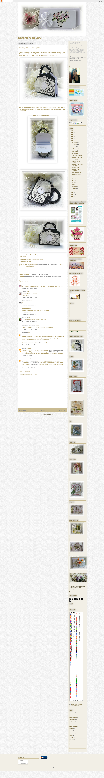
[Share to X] (44, 274)
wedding (48, 276)
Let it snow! (75, 159)
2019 (72, 132)
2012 (72, 194)
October (74, 146)
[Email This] (42, 274)
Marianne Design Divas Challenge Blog (47, 264)
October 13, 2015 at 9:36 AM (29, 329)
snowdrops (72, 733)
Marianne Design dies (36, 276)
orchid (71, 728)
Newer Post (22, 410)
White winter (75, 153)
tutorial (71, 737)
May (73, 180)
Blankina (24, 284)
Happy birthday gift (76, 172)
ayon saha (25, 332)
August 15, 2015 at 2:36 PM (29, 305)
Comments (22, 763)
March (73, 184)
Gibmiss (24, 291)
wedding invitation (56, 276)
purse (43, 276)
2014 (72, 190)
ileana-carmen (26, 300)
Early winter (75, 151)
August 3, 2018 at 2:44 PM (29, 345)
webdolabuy (25, 359)
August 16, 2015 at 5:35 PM (29, 321)
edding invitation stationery (56, 350)
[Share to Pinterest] (47, 274)
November (74, 144)
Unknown (24, 348)
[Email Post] (39, 274)
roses (70, 730)
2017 (72, 136)
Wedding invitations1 (77, 157)
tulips (70, 735)
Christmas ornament (77, 155)
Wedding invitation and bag (76, 170)
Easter (71, 715)
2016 (72, 138)
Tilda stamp (72, 719)
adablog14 (25, 317)
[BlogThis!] (43, 274)
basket (71, 724)
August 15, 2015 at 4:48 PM (29, 314)
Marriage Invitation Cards (29, 325)
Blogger (55, 768)
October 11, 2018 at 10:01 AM (29, 355)
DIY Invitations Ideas (54, 352)
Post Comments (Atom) (46, 414)
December (74, 142)
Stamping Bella (73, 717)
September (74, 148)
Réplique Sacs (34, 364)
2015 (72, 140)
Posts (21, 760)
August (74, 150)
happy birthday (73, 726)
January (74, 188)
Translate (80, 123)
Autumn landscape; (76, 174)
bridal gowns (42, 342)
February (74, 186)
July (73, 176)
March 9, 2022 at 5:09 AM (28, 368)
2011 (72, 196)
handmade (27, 276)
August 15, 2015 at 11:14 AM (29, 288)
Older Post (62, 410)
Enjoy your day (75, 167)
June (73, 178)
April (73, 182)
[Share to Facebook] (46, 274)
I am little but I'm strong (76, 162)
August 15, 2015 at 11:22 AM (29, 297)
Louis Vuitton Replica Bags (29, 361)
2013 (72, 192)
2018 (72, 134)
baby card (71, 721)
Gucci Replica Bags (33, 362)
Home (43, 410)
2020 (72, 130)
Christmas (71, 712)
